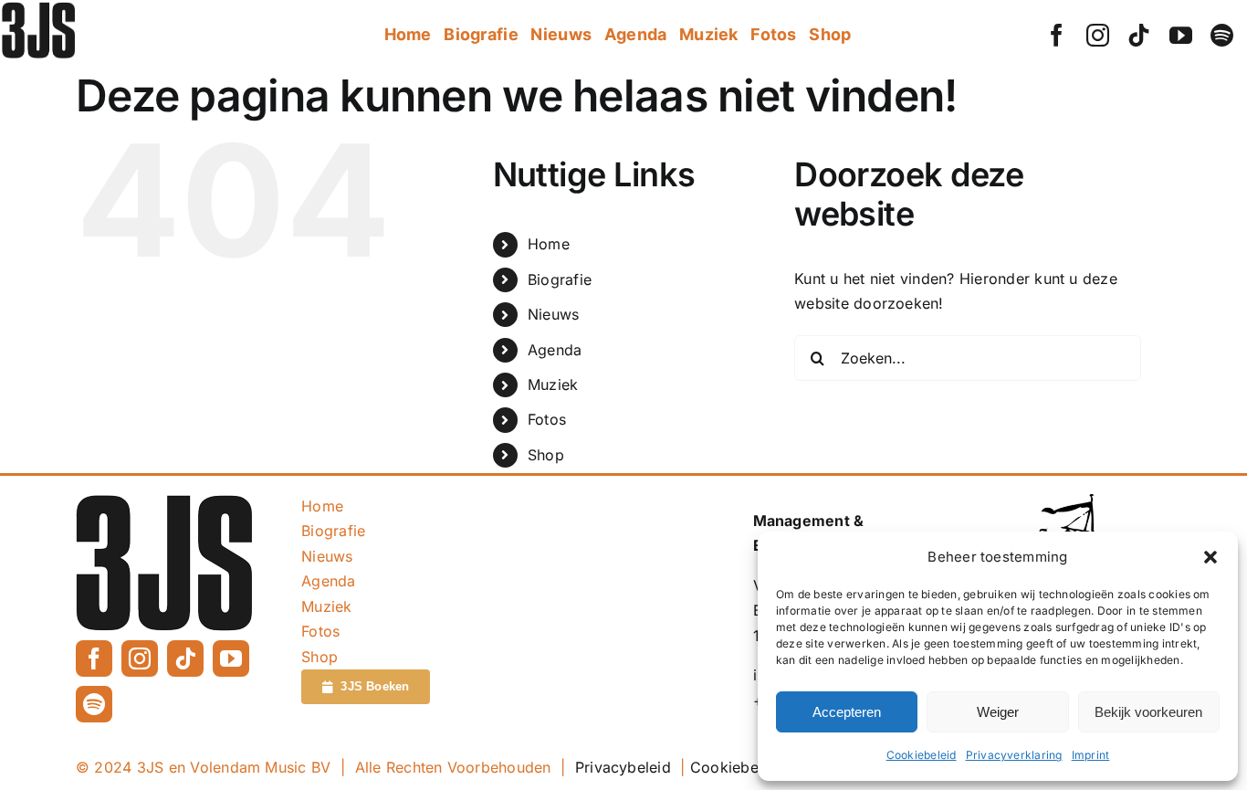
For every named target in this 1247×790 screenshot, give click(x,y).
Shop (546, 455)
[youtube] (1180, 35)
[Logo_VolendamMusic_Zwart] (1075, 501)
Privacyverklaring (1014, 755)
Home (549, 244)
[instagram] (1097, 35)
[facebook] (1056, 35)
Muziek (553, 384)
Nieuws (553, 314)
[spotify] (1221, 35)
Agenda (555, 350)
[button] (1210, 557)
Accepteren (846, 712)
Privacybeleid (623, 767)
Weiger (998, 712)
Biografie (560, 279)
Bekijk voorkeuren (1148, 712)
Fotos (547, 419)
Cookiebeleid (921, 755)
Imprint (1091, 755)
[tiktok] (1138, 35)
